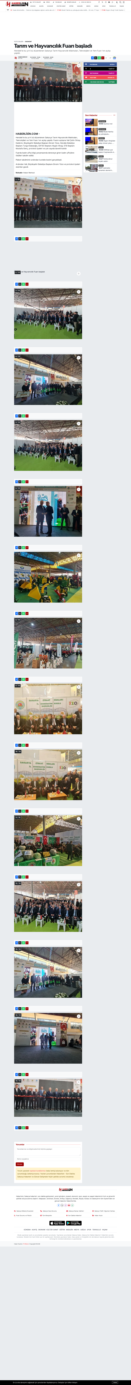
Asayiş (101, 147)
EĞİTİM (71, 6)
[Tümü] (114, 115)
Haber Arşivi (98, 1215)
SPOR (103, 6)
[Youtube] (69, 1205)
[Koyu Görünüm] (117, 2)
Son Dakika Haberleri (74, 1215)
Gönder (19, 1164)
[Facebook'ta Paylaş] (92, 57)
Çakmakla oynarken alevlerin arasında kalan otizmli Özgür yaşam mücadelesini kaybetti (106, 169)
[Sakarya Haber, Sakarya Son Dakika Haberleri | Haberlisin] (16, 4)
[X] (62, 1205)
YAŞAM (122, 6)
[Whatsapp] (72, 1205)
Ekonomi (28, 41)
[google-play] (74, 1223)
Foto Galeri (37, 2)
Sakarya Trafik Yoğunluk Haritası (104, 1211)
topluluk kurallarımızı (38, 1171)
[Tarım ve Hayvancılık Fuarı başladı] (48, 82)
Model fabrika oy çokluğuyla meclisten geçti (105, 133)
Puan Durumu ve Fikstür (24, 1215)
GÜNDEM (32, 6)
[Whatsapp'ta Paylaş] (99, 57)
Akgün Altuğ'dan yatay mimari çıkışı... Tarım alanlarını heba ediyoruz (106, 142)
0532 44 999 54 (86, 2)
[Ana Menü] (123, 2)
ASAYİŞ (41, 6)
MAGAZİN (80, 6)
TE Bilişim (26, 1244)
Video (48, 2)
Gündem (101, 138)
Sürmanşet (102, 121)
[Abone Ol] (114, 58)
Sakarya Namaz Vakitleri (76, 1211)
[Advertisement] (74, 26)
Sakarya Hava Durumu (50, 1211)
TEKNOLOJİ (112, 6)
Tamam (115, 1382)
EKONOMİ (50, 6)
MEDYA (88, 6)
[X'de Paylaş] (95, 57)
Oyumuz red (105, 124)
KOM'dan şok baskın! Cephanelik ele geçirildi (106, 151)
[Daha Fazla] (102, 57)
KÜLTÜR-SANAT (61, 6)
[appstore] (57, 1223)
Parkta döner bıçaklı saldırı (105, 160)
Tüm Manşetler (47, 1215)
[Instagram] (65, 1205)
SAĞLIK (96, 6)
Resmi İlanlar (71, 2)
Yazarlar (58, 2)
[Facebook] (58, 1205)
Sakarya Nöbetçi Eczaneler (24, 1211)
